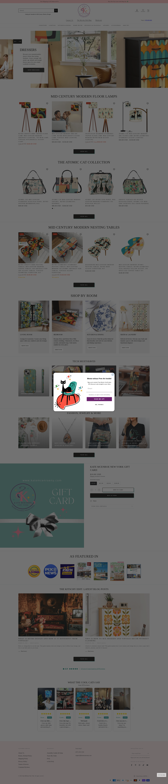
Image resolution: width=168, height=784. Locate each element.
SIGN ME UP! (99, 399)
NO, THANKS (99, 404)
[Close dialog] (113, 374)
